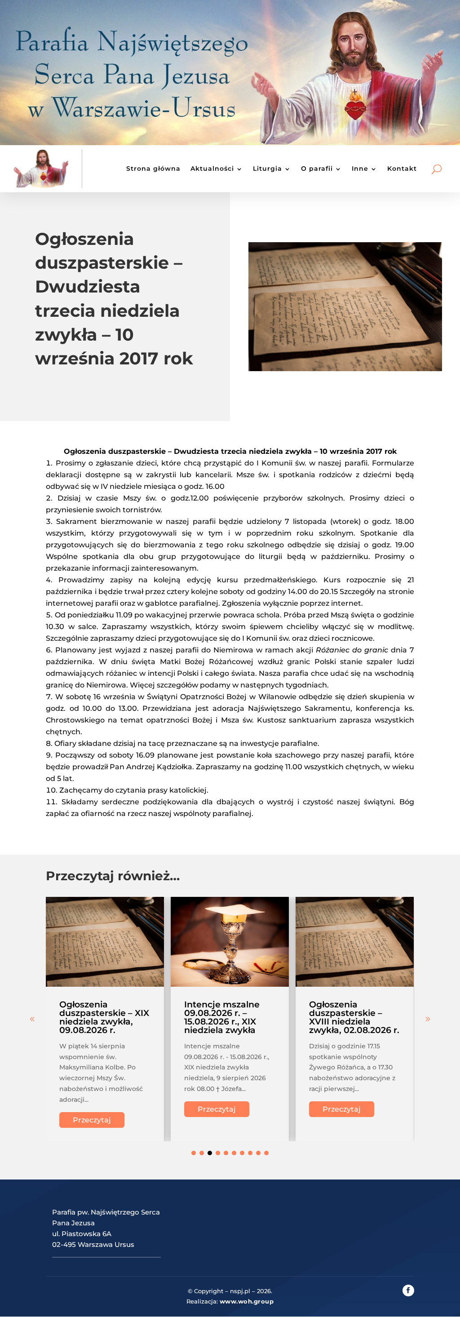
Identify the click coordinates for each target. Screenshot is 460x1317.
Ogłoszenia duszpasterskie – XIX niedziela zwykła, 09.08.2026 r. (104, 1017)
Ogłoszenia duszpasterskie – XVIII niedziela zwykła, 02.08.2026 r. (354, 1017)
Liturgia (267, 168)
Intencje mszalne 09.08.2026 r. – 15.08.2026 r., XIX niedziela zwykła (222, 1017)
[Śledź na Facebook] (408, 1290)
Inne (360, 168)
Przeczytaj (92, 1120)
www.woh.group (247, 1301)
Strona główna (153, 168)
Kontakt (402, 168)
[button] (428, 1019)
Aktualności (212, 168)
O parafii (317, 168)
